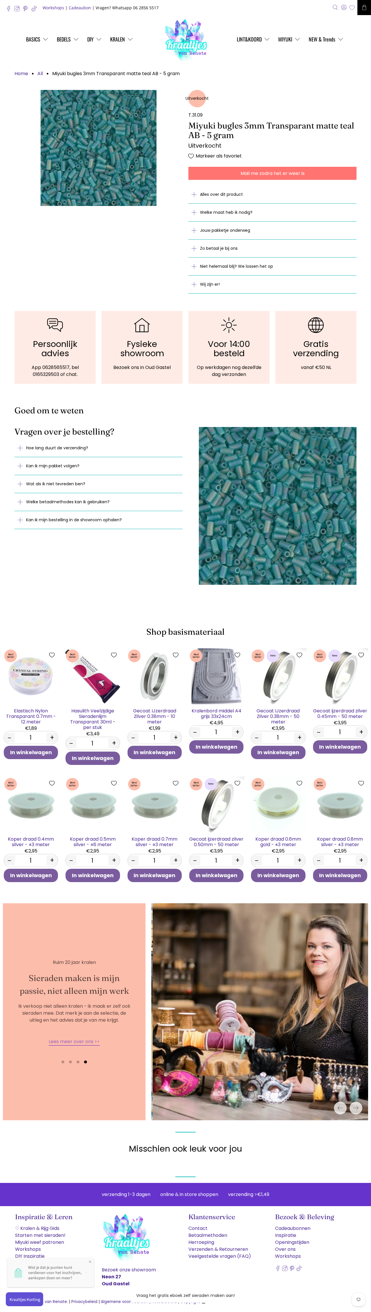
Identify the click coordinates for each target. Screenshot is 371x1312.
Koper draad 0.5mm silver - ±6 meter (93, 841)
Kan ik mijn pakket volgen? (52, 466)
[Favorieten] (352, 8)
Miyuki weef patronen (39, 1242)
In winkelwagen (31, 752)
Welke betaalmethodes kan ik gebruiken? (68, 502)
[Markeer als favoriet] (52, 655)
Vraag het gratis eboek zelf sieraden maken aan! (185, 1295)
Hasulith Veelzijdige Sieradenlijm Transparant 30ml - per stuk (92, 718)
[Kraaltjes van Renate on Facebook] (10, 10)
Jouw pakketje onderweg (225, 230)
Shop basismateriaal (185, 632)
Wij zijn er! (210, 284)
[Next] (356, 1108)
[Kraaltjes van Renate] (185, 39)
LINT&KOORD (249, 39)
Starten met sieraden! (40, 1235)
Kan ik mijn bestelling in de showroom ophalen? (74, 520)
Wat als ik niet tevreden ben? (55, 484)
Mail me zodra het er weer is (273, 173)
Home (21, 73)
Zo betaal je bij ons (219, 248)
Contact (198, 1228)
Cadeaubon (80, 7)
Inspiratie (285, 1235)
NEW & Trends (322, 39)
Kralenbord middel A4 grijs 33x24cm (216, 713)
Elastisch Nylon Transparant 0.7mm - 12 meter (31, 716)
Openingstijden (292, 1242)
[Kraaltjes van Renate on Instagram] (18, 10)
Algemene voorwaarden (124, 1301)
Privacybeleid (84, 1301)
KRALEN (117, 39)
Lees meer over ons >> (74, 1041)
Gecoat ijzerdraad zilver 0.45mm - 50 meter (340, 713)
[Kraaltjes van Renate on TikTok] (35, 10)
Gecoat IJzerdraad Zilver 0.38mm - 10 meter (154, 716)
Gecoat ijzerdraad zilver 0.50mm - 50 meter (216, 841)
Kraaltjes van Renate (46, 1301)
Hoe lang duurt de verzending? (57, 448)
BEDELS (64, 39)
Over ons (285, 1249)
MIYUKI (285, 39)
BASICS (33, 39)
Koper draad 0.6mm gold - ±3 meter (278, 841)
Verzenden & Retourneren (218, 1249)
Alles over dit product (221, 194)
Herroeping (201, 1242)
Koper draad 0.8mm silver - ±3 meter (340, 841)
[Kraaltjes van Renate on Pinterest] (27, 10)
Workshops (53, 7)
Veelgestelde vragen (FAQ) (219, 1256)
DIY (90, 39)
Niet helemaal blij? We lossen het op (236, 266)
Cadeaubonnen (292, 1228)
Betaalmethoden (207, 1235)
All (40, 73)
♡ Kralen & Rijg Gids (37, 1228)
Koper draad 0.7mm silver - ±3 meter (154, 841)
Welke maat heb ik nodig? (226, 212)
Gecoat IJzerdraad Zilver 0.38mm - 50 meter (278, 716)
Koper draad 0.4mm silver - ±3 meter (31, 841)
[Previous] (340, 1108)
